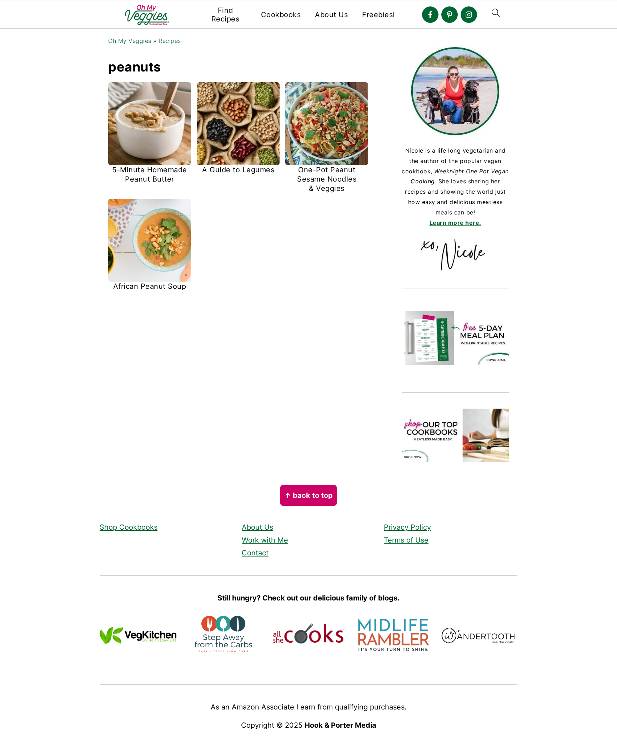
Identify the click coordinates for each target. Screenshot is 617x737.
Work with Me (265, 540)
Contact (255, 553)
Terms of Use (406, 540)
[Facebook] (430, 14)
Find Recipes (225, 14)
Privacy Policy (407, 527)
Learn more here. (455, 222)
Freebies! (378, 14)
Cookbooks (281, 14)
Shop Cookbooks (128, 527)
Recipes (170, 40)
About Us (331, 14)
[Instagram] (469, 14)
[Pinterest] (449, 14)
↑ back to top (308, 495)
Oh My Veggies (129, 40)
